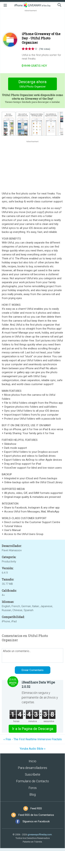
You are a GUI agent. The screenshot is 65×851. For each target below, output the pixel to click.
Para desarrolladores (32, 768)
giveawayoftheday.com (40, 834)
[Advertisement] (32, 21)
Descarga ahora (32, 84)
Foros (33, 788)
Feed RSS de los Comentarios (36, 815)
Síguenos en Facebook (36, 821)
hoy (34, 65)
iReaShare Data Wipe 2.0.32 (38, 684)
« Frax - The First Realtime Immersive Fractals (32, 739)
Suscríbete (32, 774)
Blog (32, 794)
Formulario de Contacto (32, 781)
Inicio (32, 761)
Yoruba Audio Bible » (33, 748)
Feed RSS (36, 808)
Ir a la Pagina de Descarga (32, 729)
